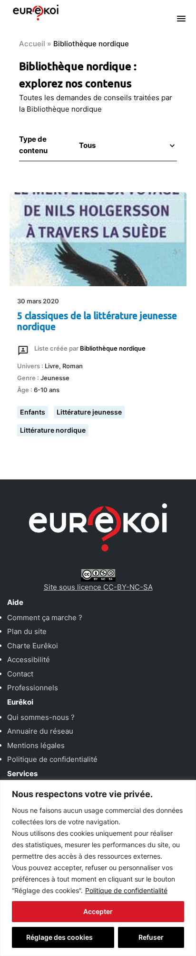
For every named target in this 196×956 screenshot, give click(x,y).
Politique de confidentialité (126, 890)
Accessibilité (28, 659)
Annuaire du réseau (40, 731)
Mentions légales (36, 745)
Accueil (32, 43)
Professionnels (32, 687)
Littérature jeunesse (89, 412)
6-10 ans (46, 390)
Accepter (98, 911)
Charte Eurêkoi (32, 645)
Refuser (151, 937)
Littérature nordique (53, 430)
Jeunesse (54, 378)
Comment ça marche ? (44, 617)
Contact (20, 673)
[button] (126, 145)
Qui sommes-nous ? (41, 717)
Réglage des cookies (59, 937)
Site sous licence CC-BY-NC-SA (98, 587)
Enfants (32, 412)
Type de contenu (33, 145)
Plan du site (27, 631)
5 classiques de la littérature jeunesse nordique (97, 321)
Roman (72, 366)
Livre (52, 366)
